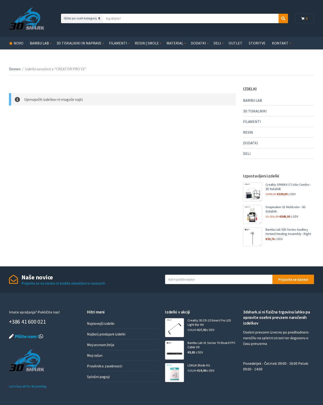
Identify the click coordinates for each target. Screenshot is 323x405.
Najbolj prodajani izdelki (106, 334)
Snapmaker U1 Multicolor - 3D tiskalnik (286, 209)
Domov (15, 68)
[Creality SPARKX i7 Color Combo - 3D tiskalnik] (252, 191)
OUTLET (235, 43)
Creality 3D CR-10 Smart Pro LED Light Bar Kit (209, 322)
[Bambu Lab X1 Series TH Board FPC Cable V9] (174, 350)
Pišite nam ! (26, 336)
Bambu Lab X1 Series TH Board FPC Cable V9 (212, 345)
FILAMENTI (118, 43)
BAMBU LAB (39, 43)
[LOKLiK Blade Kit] (174, 372)
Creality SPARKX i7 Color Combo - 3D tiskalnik (288, 186)
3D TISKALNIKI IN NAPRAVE (79, 43)
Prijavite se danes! (293, 279)
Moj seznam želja (100, 344)
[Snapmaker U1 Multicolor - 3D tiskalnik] (252, 214)
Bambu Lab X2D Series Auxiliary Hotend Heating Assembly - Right (288, 231)
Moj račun (94, 355)
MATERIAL (174, 43)
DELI (217, 43)
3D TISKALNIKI (255, 111)
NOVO (18, 43)
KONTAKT (280, 43)
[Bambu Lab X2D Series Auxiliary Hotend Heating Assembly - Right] (252, 236)
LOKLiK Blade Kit (199, 365)
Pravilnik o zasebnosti (104, 366)
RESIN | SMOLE (147, 43)
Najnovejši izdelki (100, 323)
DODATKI (198, 43)
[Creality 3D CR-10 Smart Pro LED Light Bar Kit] (174, 327)
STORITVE (257, 43)
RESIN (248, 132)
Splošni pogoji (98, 376)
